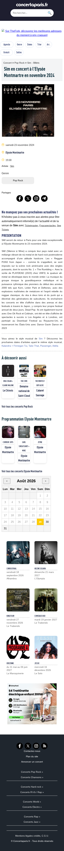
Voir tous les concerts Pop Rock (17, 406)
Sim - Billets (33, 62)
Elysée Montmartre (15, 152)
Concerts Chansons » (32, 777)
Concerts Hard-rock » (32, 786)
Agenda (6, 44)
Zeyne (40, 442)
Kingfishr (10, 616)
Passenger (45, 345)
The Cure (24, 381)
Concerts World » (32, 801)
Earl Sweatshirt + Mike (24, 446)
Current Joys (8, 442)
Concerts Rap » (32, 816)
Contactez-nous (32, 751)
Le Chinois (8, 390)
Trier (39, 44)
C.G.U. (45, 835)
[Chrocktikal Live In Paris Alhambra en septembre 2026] (18, 552)
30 (47, 521)
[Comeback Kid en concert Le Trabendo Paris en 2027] (45, 599)
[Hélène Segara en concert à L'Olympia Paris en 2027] (45, 552)
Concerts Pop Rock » (32, 772)
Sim (12, 166)
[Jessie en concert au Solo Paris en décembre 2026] (45, 647)
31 (5, 528)
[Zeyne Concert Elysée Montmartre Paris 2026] (40, 432)
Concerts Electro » (32, 807)
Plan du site (32, 756)
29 (40, 522)
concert (7, 62)
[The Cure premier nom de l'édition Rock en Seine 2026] (24, 371)
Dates (29, 44)
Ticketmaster (31, 225)
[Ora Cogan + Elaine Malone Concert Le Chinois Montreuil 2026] (8, 371)
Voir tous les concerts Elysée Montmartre (22, 471)
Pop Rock (19, 62)
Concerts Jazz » (32, 822)
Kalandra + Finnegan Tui (14, 345)
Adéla (55, 345)
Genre (19, 44)
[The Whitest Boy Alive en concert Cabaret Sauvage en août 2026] (40, 371)
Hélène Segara (40, 568)
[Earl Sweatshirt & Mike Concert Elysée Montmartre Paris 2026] (24, 432)
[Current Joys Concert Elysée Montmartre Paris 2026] (8, 432)
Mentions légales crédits (27, 835)
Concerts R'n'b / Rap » (32, 792)
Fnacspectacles (47, 225)
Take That (34, 345)
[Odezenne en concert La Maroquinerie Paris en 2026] (18, 647)
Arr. (48, 44)
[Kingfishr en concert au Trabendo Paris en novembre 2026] (18, 599)
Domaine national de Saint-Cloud (24, 391)
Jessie (36, 663)
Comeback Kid (39, 616)
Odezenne (10, 663)
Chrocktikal (12, 568)
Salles (19, 52)
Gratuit (6, 52)
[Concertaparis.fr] (32, 5)
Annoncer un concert (32, 761)
